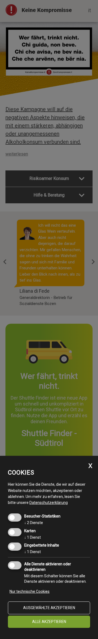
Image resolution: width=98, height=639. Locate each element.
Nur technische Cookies (30, 591)
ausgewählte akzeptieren (49, 608)
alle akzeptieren (49, 621)
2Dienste (33, 522)
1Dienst (32, 537)
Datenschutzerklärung (48, 502)
